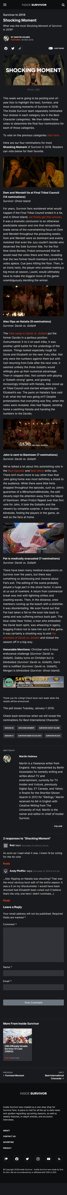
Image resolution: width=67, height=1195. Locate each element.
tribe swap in (28, 333)
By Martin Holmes (20, 37)
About (6, 1130)
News (7, 1058)
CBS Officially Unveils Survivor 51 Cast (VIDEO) (16, 1049)
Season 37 (9, 736)
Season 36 (9, 728)
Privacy (7, 1148)
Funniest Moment (14, 1075)
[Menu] (7, 5)
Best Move (37, 470)
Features (16, 40)
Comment (10, 924)
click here (53, 135)
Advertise (8, 1142)
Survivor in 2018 (53, 736)
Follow (58, 826)
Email (7, 981)
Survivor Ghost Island (49, 728)
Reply (6, 863)
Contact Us (9, 1136)
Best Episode (16, 470)
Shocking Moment (26, 728)
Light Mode (59, 48)
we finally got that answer (45, 217)
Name (7, 967)
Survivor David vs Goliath (29, 736)
